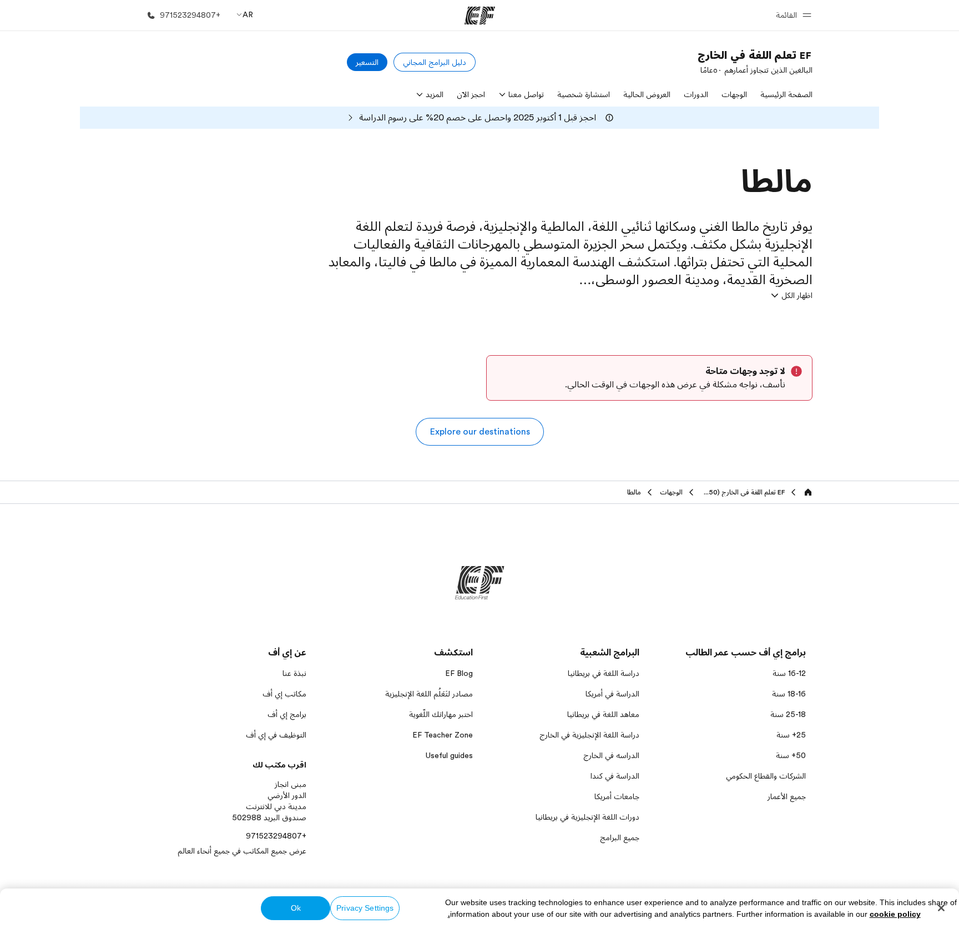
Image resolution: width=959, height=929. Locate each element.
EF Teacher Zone (442, 734)
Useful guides (449, 755)
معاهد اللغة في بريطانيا (603, 714)
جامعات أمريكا (616, 796)
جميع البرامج (619, 837)
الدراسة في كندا (614, 775)
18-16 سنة (789, 693)
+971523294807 (276, 835)
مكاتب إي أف (284, 693)
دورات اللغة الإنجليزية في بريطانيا (587, 816)
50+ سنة (791, 755)
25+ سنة (791, 734)
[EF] (480, 15)
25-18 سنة (788, 714)
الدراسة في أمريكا (612, 693)
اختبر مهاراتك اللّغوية (441, 714)
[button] (791, 15)
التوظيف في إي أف (276, 734)
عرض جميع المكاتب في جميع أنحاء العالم (242, 850)
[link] (755, 62)
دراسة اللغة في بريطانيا (603, 673)
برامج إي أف (286, 714)
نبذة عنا (294, 673)
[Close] (941, 908)
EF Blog (459, 673)
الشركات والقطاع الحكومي (766, 775)
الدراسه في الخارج (611, 755)
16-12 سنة (789, 673)
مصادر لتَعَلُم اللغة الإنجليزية (429, 693)
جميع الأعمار (787, 796)
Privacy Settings (364, 907)
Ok (296, 907)
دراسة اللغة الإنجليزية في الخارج (589, 734)
